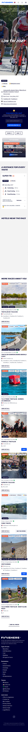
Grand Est (15, 8)
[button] (14, 175)
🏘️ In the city (6, 684)
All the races (4, 8)
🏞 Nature (5, 682)
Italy (4, 674)
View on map (6, 93)
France (10, 8)
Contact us (6, 699)
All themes (6, 691)
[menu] (26, 2)
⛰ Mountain (6, 688)
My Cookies (6, 701)
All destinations (7, 676)
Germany (5, 667)
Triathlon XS (6, 99)
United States (6, 665)
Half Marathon (7, 651)
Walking (5, 655)
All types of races (8, 657)
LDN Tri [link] (4, 12)
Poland (5, 670)
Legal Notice (6, 710)
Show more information (10, 104)
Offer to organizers (8, 697)
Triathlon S (14, 99)
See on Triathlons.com (9, 101)
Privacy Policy (7, 703)
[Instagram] (14, 716)
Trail (4, 653)
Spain (4, 672)
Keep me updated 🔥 (14, 125)
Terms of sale (6, 707)
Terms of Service (7, 705)
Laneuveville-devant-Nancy (19, 10)
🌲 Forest (5, 686)
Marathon (6, 649)
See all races (14, 625)
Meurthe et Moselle (6, 10)
